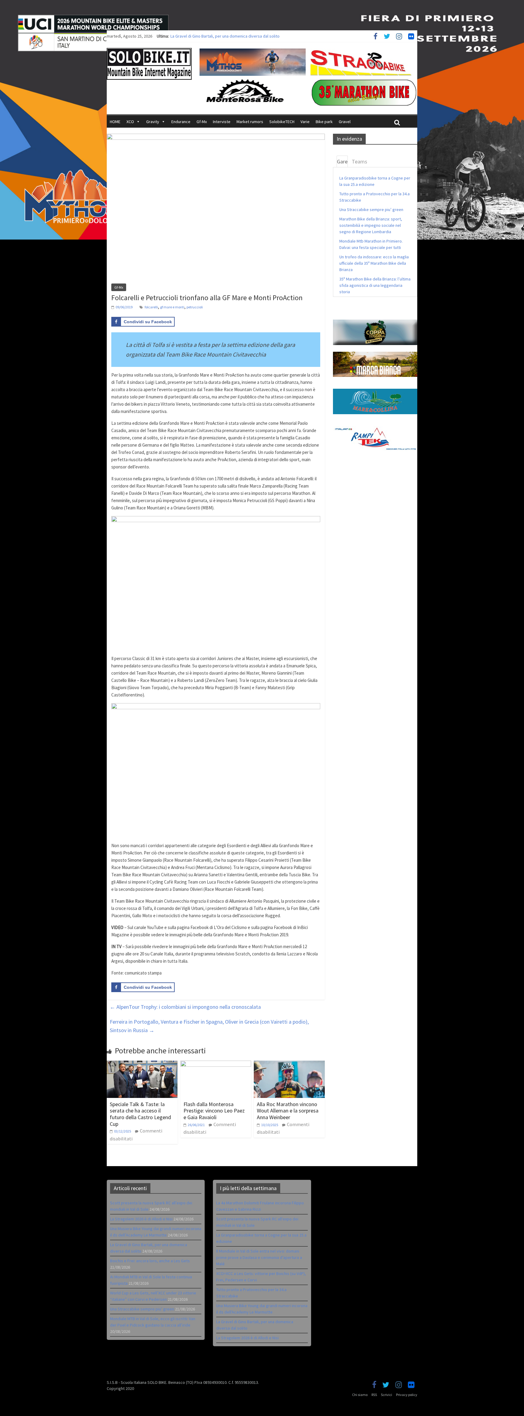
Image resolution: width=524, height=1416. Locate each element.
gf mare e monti (172, 307)
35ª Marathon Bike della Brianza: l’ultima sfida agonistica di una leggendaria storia (375, 285)
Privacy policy (406, 1394)
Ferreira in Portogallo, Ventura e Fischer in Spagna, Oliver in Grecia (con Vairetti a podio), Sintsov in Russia (209, 1026)
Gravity (152, 121)
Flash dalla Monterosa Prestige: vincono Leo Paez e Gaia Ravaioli (214, 1111)
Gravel (345, 121)
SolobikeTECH (281, 121)
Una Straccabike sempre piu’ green (371, 209)
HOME (115, 121)
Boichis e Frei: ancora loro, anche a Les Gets (150, 1260)
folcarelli (151, 307)
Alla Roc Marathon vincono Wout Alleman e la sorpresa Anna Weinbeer (287, 1111)
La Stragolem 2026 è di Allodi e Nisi (141, 1219)
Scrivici (386, 1394)
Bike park (324, 121)
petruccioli (194, 307)
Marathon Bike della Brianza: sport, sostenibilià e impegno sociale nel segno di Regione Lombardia (370, 225)
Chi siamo (360, 1394)
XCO (130, 121)
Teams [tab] (359, 161)
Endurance (180, 121)
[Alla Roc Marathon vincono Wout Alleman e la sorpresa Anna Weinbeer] (289, 1064)
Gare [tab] (342, 161)
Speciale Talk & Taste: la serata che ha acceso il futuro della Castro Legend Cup (140, 1114)
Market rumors (250, 121)
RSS (374, 1394)
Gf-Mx (201, 121)
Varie (305, 121)
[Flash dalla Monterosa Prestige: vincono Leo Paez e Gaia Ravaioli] (215, 1064)
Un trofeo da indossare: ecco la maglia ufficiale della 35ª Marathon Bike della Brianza (374, 263)
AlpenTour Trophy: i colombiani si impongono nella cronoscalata (185, 1006)
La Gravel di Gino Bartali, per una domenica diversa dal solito (225, 36)
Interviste (221, 121)
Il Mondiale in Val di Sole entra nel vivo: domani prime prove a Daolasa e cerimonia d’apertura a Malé (259, 1257)
